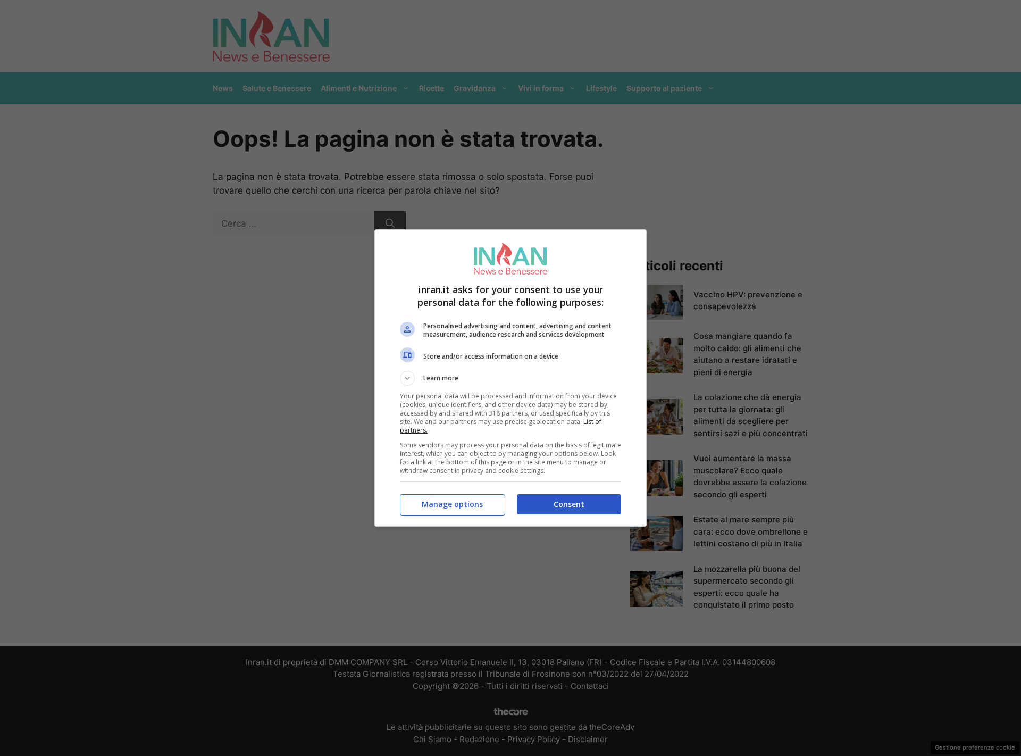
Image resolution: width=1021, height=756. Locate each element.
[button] (510, 378)
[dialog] (510, 378)
